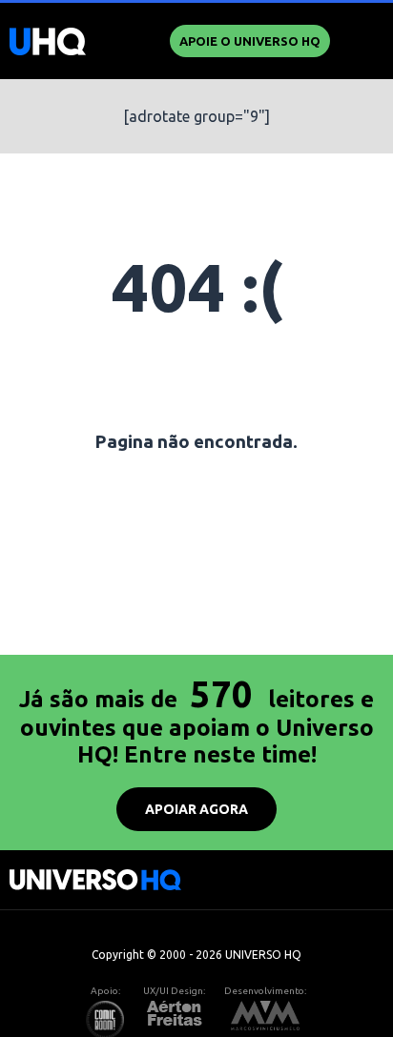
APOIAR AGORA (196, 809)
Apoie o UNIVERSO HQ (250, 41)
